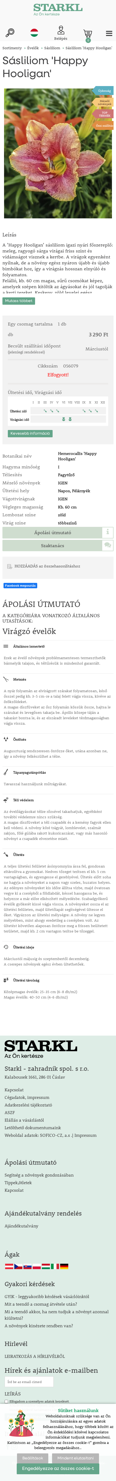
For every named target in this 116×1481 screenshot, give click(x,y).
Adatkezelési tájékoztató (28, 1105)
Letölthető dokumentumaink (33, 1127)
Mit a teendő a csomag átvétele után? (41, 1304)
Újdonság (104, 90)
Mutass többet (18, 301)
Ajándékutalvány (21, 1226)
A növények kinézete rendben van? (39, 1325)
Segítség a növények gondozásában (39, 1175)
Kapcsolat (14, 1089)
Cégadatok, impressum (27, 1097)
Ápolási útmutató (52, 533)
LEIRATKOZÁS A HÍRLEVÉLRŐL (35, 1356)
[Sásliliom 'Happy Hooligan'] (58, 153)
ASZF (10, 1112)
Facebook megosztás (20, 585)
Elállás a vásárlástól (24, 1120)
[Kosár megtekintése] (87, 33)
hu (34, 33)
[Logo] (58, 11)
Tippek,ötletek (18, 1182)
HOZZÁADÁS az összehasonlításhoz (47, 566)
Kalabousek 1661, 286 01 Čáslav (35, 1077)
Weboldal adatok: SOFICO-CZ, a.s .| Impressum (51, 1135)
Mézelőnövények (104, 102)
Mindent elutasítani (75, 1458)
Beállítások (32, 1458)
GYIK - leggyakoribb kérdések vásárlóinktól (47, 1296)
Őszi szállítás (104, 125)
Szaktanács (52, 546)
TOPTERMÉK (104, 114)
